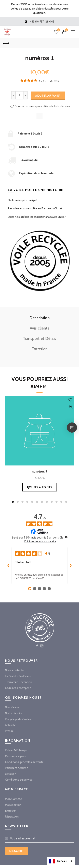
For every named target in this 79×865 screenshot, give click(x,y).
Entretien (39, 348)
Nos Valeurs (12, 707)
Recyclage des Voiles (18, 719)
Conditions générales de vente (24, 762)
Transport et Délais (39, 338)
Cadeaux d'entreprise (18, 688)
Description (39, 317)
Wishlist (58, 30)
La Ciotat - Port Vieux (18, 676)
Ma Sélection (13, 805)
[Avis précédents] (8, 565)
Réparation (12, 816)
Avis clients (39, 328)
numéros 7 (39, 471)
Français (62, 861)
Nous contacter (14, 670)
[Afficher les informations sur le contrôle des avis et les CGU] (66, 537)
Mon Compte (13, 799)
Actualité (10, 725)
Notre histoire (13, 713)
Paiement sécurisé (16, 768)
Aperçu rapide (70, 406)
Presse (9, 731)
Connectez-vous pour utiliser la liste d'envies (42, 106)
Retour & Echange (16, 750)
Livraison (10, 774)
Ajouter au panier (47, 95)
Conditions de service (18, 779)
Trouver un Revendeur (18, 682)
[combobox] (61, 861)
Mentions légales (15, 756)
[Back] (6, 43)
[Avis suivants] (71, 565)
